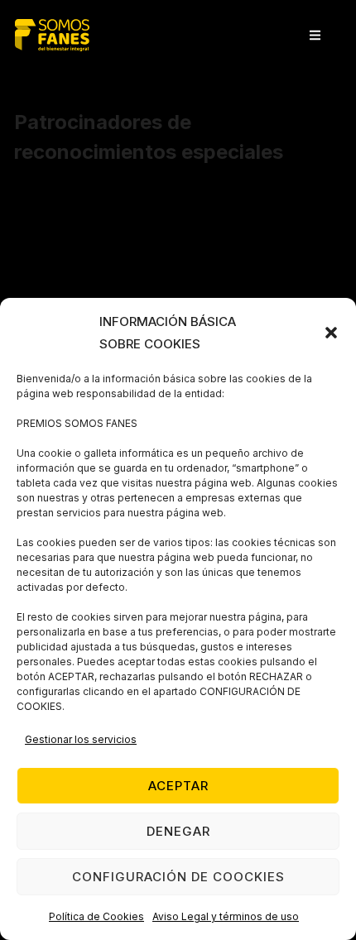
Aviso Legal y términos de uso (225, 916)
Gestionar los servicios (81, 739)
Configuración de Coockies (178, 877)
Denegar (178, 831)
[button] (331, 332)
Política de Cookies (96, 916)
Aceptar (178, 786)
